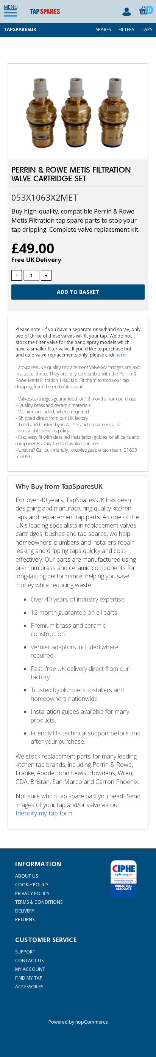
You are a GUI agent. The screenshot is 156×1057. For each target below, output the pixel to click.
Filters (126, 29)
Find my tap (28, 978)
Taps (147, 29)
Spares (103, 29)
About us (26, 876)
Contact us (29, 960)
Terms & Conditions (38, 902)
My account (30, 969)
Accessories (29, 986)
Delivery (24, 911)
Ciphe (123, 879)
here (120, 355)
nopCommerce (91, 1022)
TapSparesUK (20, 29)
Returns (24, 919)
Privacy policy (32, 893)
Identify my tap (37, 813)
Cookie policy (31, 884)
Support (25, 952)
